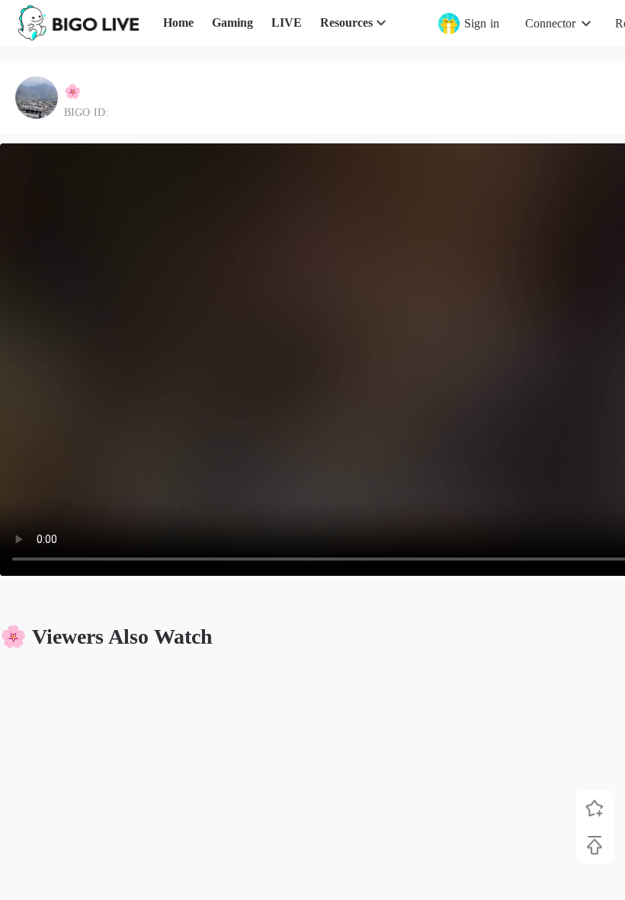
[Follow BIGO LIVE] (594, 808)
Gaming (232, 22)
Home (178, 22)
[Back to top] (594, 845)
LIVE (286, 22)
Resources (346, 22)
